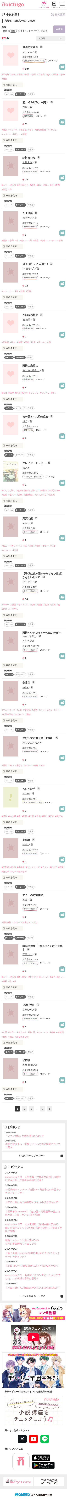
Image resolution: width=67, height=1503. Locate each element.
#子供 (38, 816)
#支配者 (5, 867)
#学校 (52, 546)
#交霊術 (27, 710)
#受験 (28, 714)
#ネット (60, 977)
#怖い (46, 185)
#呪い (39, 185)
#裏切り (43, 490)
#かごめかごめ (22, 1037)
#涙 (16, 291)
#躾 (18, 816)
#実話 (34, 922)
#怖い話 (31, 1032)
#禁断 (24, 134)
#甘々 (30, 130)
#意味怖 (51, 495)
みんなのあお (30, 742)
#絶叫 (42, 765)
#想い (48, 74)
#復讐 (26, 74)
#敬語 (4, 130)
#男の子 (5, 871)
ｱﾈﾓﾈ (25, 107)
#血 (58, 604)
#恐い (24, 977)
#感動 (60, 240)
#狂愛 (4, 495)
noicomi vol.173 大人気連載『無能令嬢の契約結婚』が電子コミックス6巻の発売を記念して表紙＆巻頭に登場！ (33, 1227)
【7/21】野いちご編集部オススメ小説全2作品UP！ (32, 1287)
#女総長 (41, 74)
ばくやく (27, 582)
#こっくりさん (45, 710)
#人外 (19, 710)
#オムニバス (42, 1032)
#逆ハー (12, 495)
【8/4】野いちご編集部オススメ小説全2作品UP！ (32, 1265)
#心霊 (4, 1032)
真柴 (25, 899)
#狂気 (57, 185)
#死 (51, 185)
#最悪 (4, 189)
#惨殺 (4, 981)
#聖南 (26, 342)
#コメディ (6, 134)
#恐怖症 (5, 342)
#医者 (4, 393)
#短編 (42, 240)
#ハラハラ (44, 977)
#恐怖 (62, 74)
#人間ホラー (54, 490)
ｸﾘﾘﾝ (25, 421)
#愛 (10, 189)
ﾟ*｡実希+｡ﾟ (28, 268)
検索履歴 (60, 14)
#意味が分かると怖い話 (27, 490)
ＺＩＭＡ (27, 51)
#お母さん (26, 922)
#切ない (16, 134)
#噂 (18, 977)
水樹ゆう (27, 1009)
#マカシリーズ (15, 546)
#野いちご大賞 (44, 342)
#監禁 (22, 291)
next (49, 1108)
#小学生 (21, 867)
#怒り (4, 609)
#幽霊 (35, 240)
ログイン (54, 7)
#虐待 (4, 816)
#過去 (20, 74)
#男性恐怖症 (40, 130)
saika (25, 523)
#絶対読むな (23, 185)
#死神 (37, 546)
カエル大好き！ (31, 370)
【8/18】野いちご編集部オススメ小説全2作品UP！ (32, 1202)
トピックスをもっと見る (32, 1296)
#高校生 (23, 130)
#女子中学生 (7, 714)
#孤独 (46, 604)
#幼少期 (12, 816)
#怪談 (15, 550)
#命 (16, 240)
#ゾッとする (40, 495)
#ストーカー (7, 291)
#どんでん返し (8, 490)
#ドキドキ (33, 977)
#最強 (55, 74)
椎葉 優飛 (28, 1064)
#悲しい (23, 240)
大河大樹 (27, 162)
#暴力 (52, 977)
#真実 (4, 546)
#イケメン (52, 130)
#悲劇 (52, 604)
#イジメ (44, 867)
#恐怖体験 (6, 922)
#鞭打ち (59, 816)
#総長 (33, 74)
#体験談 (60, 1032)
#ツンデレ (44, 393)
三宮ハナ (27, 954)
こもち (26, 641)
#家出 (44, 816)
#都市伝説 (28, 495)
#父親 (31, 816)
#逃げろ (19, 765)
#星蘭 (20, 342)
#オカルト (6, 550)
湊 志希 (26, 319)
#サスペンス (23, 604)
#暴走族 (5, 74)
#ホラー (5, 185)
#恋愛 (32, 185)
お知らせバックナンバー (32, 1155)
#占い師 (12, 981)
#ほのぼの (22, 871)
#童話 (39, 604)
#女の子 (53, 867)
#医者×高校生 (21, 393)
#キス (13, 342)
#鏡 (25, 546)
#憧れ (13, 74)
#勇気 (4, 79)
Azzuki (26, 793)
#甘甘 (33, 342)
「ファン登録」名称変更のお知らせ (24, 1135)
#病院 (11, 393)
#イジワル (13, 130)
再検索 (59, 29)
